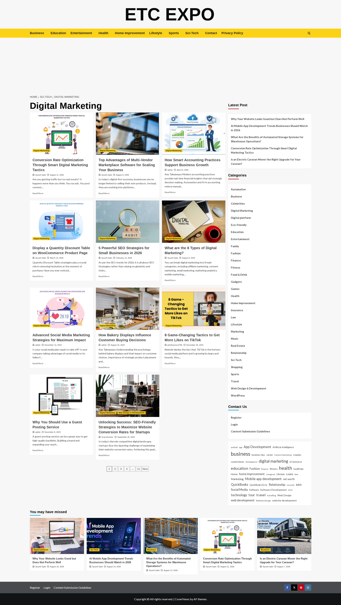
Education (58, 33)
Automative (238, 189)
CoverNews (182, 599)
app (240, 447)
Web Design (284, 495)
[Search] (309, 33)
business (240, 454)
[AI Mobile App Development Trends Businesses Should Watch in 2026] (114, 536)
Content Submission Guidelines (250, 431)
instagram (270, 474)
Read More (38, 193)
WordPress (238, 395)
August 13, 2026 (171, 570)
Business (37, 33)
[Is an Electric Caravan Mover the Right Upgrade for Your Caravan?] (284, 536)
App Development (257, 447)
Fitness (235, 267)
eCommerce (295, 461)
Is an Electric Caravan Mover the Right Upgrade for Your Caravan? (266, 161)
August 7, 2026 (283, 567)
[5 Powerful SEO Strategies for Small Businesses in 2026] (127, 221)
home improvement (252, 474)
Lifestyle (155, 33)
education (239, 468)
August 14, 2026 (114, 567)
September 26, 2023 (126, 437)
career (269, 454)
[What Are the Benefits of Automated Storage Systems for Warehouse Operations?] (171, 536)
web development (243, 500)
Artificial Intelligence (283, 447)
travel (261, 495)
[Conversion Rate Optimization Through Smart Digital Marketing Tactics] (61, 134)
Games (235, 288)
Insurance (237, 310)
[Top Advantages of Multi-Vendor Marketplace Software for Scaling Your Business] (127, 134)
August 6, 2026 (122, 175)
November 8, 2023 (53, 432)
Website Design (263, 500)
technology (239, 495)
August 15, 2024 (118, 345)
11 (138, 468)
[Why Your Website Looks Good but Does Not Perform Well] (57, 536)
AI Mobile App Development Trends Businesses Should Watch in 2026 (269, 128)
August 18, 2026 (57, 567)
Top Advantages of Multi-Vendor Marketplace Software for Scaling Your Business (127, 165)
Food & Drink (239, 274)
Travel (235, 381)
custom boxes (237, 461)
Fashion (236, 253)
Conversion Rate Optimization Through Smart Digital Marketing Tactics (60, 165)
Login (234, 424)
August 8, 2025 (188, 258)
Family (235, 246)
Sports (174, 33)
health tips (299, 468)
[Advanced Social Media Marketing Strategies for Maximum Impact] (61, 309)
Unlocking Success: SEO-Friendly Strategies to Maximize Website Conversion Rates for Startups (127, 427)
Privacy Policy (232, 33)
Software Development (273, 489)
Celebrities (238, 203)
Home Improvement (130, 33)
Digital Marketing (41, 150)
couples (297, 454)
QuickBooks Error (258, 484)
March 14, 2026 (56, 258)
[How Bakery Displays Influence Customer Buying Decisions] (127, 309)
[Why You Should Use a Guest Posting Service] (61, 396)
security (290, 485)
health (285, 468)
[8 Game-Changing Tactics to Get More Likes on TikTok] (193, 309)
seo (299, 484)
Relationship (239, 352)
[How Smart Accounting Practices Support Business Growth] (193, 134)
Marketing (237, 331)
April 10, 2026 (182, 170)
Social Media (239, 489)
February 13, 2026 (124, 258)
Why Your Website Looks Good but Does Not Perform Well (268, 119)
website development (284, 500)
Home (234, 474)
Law (233, 317)
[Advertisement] (170, 64)
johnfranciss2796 (174, 345)
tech (290, 490)
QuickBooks (239, 484)
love (296, 474)
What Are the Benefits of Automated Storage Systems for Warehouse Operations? (267, 139)
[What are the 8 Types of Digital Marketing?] (193, 221)
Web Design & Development (131, 413)
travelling (271, 495)
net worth (289, 479)
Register (236, 417)
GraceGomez (107, 437)
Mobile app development (263, 479)
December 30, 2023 (194, 345)
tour (251, 495)
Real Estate (238, 345)
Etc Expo (170, 14)
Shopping (237, 367)
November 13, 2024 (53, 345)
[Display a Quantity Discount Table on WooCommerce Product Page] (61, 221)
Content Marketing (283, 455)
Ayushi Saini (40, 175)
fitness (274, 468)
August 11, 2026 (57, 175)
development (251, 462)
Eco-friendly (239, 224)
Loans (289, 474)
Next (145, 468)
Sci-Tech (192, 33)
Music (234, 338)
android (234, 447)
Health (103, 33)
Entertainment (81, 33)
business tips (258, 454)
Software (254, 489)
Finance (236, 260)
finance (264, 469)
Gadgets (236, 281)
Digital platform (241, 217)
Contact (211, 33)
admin (170, 170)
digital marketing (273, 461)
